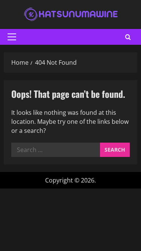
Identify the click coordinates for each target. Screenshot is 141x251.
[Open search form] (128, 37)
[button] (12, 37)
